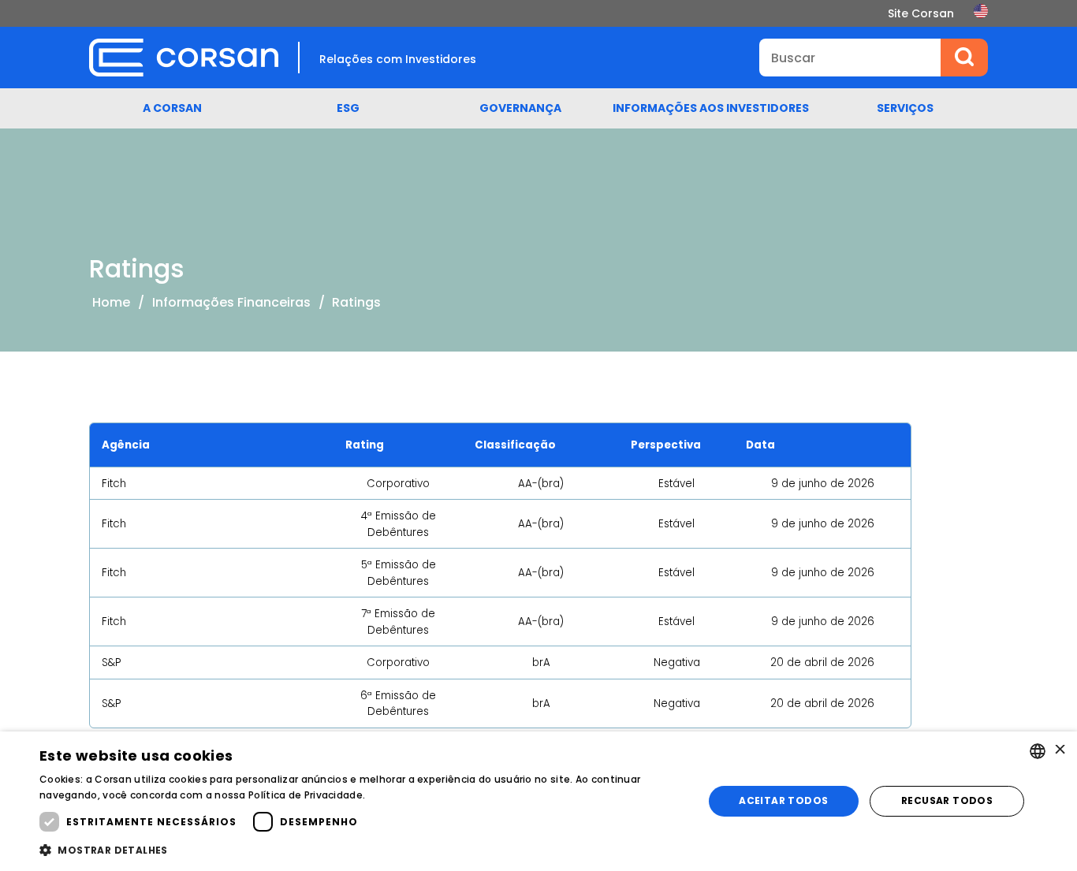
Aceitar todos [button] (783, 800)
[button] (361, 849)
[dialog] (538, 801)
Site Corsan (921, 13)
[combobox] (1037, 751)
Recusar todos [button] (947, 800)
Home (111, 302)
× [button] (1059, 751)
